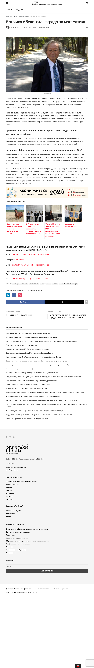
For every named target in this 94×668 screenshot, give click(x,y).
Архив (8, 517)
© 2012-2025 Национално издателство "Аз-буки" (21, 592)
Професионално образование (18, 544)
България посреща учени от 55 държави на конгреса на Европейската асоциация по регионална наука (45, 392)
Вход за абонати (12, 484)
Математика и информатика (17, 538)
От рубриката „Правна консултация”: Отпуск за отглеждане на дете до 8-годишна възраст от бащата (44, 377)
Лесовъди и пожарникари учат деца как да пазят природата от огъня (32, 373)
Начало (8, 16)
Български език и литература (18, 532)
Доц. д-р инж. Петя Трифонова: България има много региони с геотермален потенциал (39, 415)
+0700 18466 (10, 463)
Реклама (9, 499)
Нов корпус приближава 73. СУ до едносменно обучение (27, 349)
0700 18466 (19, 260)
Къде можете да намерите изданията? (21, 481)
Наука (55, 284)
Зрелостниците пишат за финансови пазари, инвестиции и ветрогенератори (34, 411)
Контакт (9, 490)
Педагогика (10, 535)
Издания (20, 10)
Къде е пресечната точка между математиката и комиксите (28, 333)
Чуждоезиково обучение (16, 550)
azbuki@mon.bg (42, 265)
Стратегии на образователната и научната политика (27, 529)
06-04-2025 (26, 27)
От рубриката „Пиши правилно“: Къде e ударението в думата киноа (31, 381)
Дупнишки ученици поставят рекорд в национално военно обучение (31, 337)
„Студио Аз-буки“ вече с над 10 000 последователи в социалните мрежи (33, 396)
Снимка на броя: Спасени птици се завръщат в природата (28, 384)
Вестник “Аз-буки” (13, 511)
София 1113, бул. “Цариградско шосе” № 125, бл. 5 (33, 254)
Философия (10, 553)
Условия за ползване (42, 589)
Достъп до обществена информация (18, 589)
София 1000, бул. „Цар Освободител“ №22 (30, 278)
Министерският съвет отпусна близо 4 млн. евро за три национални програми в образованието (42, 365)
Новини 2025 (23, 16)
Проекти (9, 496)
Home (9, 10)
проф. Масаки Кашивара (68, 284)
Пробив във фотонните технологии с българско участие (27, 419)
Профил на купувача (61, 589)
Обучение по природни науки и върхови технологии (27, 541)
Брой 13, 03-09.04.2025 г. (38, 16)
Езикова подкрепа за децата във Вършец (21, 345)
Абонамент (10, 493)
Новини (14, 16)
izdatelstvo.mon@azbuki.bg (23, 265)
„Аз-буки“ (16, 27)
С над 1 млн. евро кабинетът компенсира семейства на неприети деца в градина (36, 361)
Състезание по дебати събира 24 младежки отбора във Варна (29, 353)
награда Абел (45, 284)
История (9, 547)
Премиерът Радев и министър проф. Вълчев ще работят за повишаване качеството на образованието (44, 369)
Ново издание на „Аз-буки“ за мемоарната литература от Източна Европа (33, 357)
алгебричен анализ (20, 284)
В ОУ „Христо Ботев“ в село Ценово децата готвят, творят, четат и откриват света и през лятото (41, 341)
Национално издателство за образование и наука (47, 4)
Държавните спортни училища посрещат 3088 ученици (26, 388)
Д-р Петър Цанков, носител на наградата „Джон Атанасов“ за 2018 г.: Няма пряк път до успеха (41, 400)
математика (34, 284)
